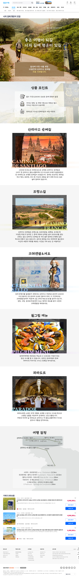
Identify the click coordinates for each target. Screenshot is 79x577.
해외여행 (13, 7)
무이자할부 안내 (30, 552)
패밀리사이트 (68, 574)
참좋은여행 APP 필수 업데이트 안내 (58, 558)
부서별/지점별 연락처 (6, 553)
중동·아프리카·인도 (60, 10)
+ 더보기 (74, 549)
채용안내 (4, 557)
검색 (32, 3)
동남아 (9, 10)
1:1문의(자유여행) (30, 558)
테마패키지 (53, 7)
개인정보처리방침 (18, 552)
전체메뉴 (7, 7)
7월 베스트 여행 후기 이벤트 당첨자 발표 (58, 552)
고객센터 (74, 3)
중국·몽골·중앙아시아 (29, 10)
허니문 (62, 7)
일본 (14, 10)
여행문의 (41, 557)
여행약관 (16, 555)
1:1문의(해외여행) (30, 557)
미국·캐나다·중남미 (51, 10)
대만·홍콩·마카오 (20, 10)
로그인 (67, 3)
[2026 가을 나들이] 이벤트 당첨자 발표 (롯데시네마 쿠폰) (61, 553)
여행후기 (71, 3)
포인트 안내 (29, 553)
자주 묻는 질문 (30, 555)
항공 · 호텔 (35, 7)
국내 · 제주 (19, 7)
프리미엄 (24, 7)
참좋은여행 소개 (5, 552)
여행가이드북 (42, 553)
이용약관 (16, 553)
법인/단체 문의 (42, 555)
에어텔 (44, 7)
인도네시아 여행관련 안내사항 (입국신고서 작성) (60, 557)
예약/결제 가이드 (43, 552)
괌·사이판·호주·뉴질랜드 (40, 10)
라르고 (40, 7)
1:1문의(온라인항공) (31, 560)
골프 (48, 7)
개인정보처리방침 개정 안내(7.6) (57, 555)
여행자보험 (17, 557)
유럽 (5, 10)
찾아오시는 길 (5, 555)
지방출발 (30, 7)
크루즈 (58, 7)
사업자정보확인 (23, 567)
